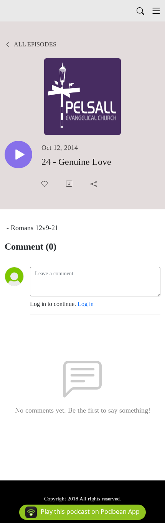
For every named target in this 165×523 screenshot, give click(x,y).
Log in (86, 304)
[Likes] (45, 184)
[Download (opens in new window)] (69, 183)
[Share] (94, 183)
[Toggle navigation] (156, 10)
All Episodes (34, 44)
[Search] (140, 10)
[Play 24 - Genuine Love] (18, 154)
